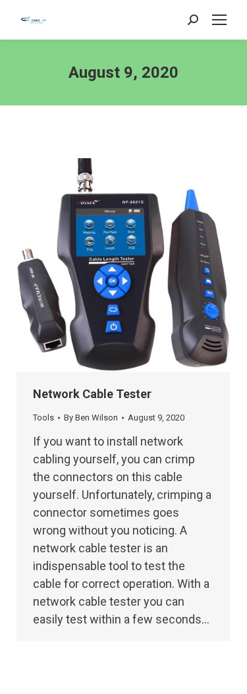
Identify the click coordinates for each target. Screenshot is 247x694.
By (91, 417)
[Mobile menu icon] (219, 20)
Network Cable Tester (92, 394)
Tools (43, 417)
